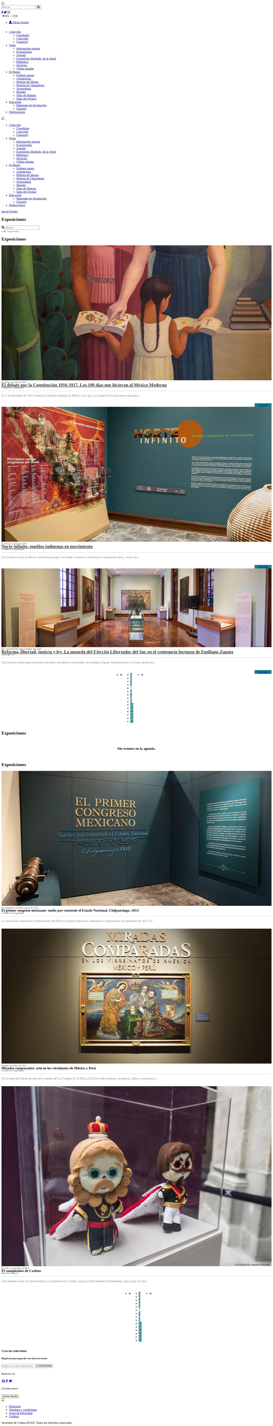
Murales (21, 92)
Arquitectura (23, 78)
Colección (15, 31)
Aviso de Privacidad (20, 1413)
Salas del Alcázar (26, 98)
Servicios (21, 65)
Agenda (21, 55)
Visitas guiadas (25, 68)
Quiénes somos (25, 75)
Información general (28, 48)
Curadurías (22, 35)
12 (131, 711)
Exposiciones (24, 51)
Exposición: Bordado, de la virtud (36, 58)
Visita (12, 45)
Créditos (14, 1416)
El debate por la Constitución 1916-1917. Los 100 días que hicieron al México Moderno (84, 384)
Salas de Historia (26, 95)
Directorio (15, 1406)
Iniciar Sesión (20, 22)
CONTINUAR (44, 1366)
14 (131, 718)
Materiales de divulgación (31, 105)
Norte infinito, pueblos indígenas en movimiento (47, 546)
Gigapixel (22, 41)
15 (131, 721)
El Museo (14, 71)
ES (7, 16)
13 (131, 714)
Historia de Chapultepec (30, 85)
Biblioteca (22, 61)
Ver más (263, 405)
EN (16, 16)
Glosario (21, 108)
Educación (15, 102)
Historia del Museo (27, 82)
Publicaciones (17, 112)
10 (131, 704)
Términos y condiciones (23, 1409)
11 (131, 708)
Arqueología (23, 88)
